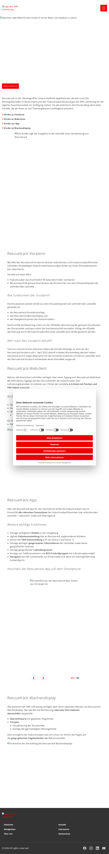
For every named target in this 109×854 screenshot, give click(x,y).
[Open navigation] (103, 8)
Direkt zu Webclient (14, 119)
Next (43, 678)
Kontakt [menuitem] (62, 824)
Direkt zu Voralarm (14, 114)
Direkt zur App (12, 123)
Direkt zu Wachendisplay (17, 128)
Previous (33, 678)
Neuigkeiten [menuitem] (9, 829)
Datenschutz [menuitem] (64, 834)
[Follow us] (85, 848)
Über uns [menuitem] (8, 834)
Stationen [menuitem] (8, 824)
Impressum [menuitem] (63, 829)
